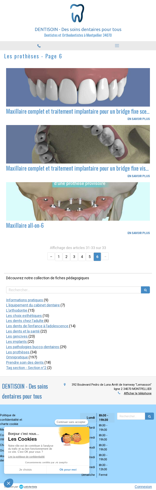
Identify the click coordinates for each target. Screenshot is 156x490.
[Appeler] (39, 45)
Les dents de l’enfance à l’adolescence (37, 326)
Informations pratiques (25, 300)
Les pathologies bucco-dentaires (33, 347)
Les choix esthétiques (24, 315)
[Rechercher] (145, 289)
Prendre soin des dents (25, 362)
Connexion (143, 487)
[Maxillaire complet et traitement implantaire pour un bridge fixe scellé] (78, 87)
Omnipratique (17, 357)
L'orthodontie (17, 310)
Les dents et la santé (23, 331)
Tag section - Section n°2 (26, 368)
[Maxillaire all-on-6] (78, 201)
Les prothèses (18, 352)
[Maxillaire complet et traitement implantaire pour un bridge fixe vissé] (78, 144)
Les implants (17, 341)
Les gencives (17, 336)
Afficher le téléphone (138, 393)
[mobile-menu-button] (117, 46)
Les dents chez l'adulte (25, 321)
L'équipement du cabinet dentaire (33, 305)
